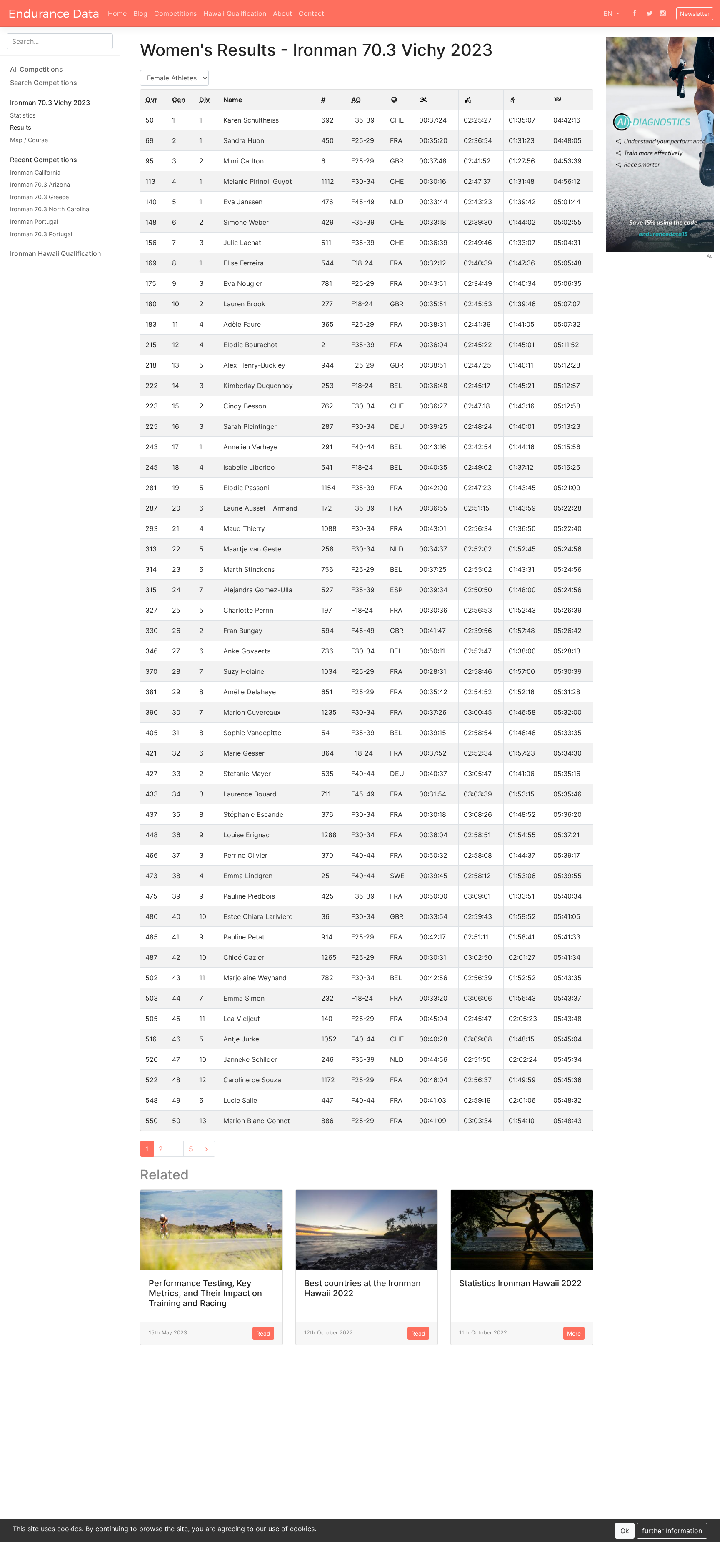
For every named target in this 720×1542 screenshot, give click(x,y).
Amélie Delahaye (249, 692)
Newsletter (695, 13)
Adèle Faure (242, 324)
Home (117, 13)
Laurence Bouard (250, 794)
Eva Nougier (242, 283)
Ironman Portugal (34, 221)
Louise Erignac (246, 835)
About (282, 13)
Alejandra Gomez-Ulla (257, 590)
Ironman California (35, 172)
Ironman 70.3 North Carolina (49, 209)
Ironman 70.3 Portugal (41, 234)
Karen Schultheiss (251, 120)
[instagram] (663, 13)
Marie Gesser (244, 753)
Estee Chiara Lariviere (257, 916)
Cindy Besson (244, 406)
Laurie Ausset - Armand (260, 508)
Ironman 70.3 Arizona (40, 184)
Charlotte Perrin (248, 610)
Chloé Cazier (243, 957)
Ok (624, 1531)
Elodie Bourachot (250, 344)
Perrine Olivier (245, 855)
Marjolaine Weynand (255, 978)
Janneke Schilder (250, 1059)
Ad (710, 256)
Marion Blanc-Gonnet (256, 1120)
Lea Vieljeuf (241, 1018)
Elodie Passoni (246, 487)
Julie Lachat (242, 242)
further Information (672, 1531)
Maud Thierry (244, 528)
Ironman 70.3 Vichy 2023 (50, 102)
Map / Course (29, 139)
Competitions (175, 13)
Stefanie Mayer (247, 773)
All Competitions (36, 69)
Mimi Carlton (243, 161)
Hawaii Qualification (234, 13)
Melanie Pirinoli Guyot (257, 181)
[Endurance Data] (54, 13)
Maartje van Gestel (253, 549)
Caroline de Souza (252, 1080)
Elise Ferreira (243, 263)
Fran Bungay (242, 630)
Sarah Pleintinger (250, 426)
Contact (311, 13)
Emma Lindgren (247, 875)
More (574, 1333)
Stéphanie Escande (253, 814)
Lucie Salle (240, 1100)
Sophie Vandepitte (252, 732)
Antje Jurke (241, 1039)
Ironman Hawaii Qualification (55, 253)
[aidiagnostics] (660, 143)
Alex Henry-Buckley (254, 365)
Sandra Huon (243, 140)
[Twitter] (649, 13)
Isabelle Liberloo (249, 467)
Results (20, 127)
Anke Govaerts (246, 651)
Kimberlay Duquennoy (258, 385)
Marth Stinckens (249, 569)
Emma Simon (244, 998)
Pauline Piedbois (249, 896)
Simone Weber (246, 222)
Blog (140, 13)
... (175, 1149)
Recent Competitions (43, 159)
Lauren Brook (244, 304)
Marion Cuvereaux (252, 712)
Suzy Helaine (243, 671)
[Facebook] (634, 13)
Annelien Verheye (250, 447)
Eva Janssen (242, 202)
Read (263, 1333)
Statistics (23, 115)
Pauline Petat (244, 937)
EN (609, 13)
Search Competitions (43, 82)
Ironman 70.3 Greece (39, 196)
